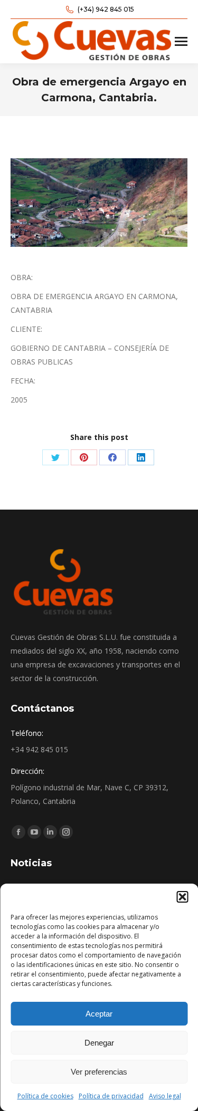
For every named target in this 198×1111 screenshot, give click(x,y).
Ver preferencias (99, 1071)
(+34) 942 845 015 (106, 9)
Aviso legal (165, 1095)
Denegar (99, 1042)
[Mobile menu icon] (181, 41)
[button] (182, 897)
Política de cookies (45, 1095)
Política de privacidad (111, 1095)
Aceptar (99, 1013)
